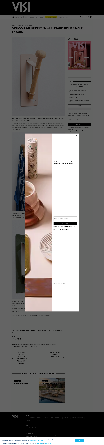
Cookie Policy (32, 440)
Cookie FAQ (40, 440)
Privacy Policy (39, 443)
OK (79, 440)
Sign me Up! (65, 223)
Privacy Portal (47, 443)
